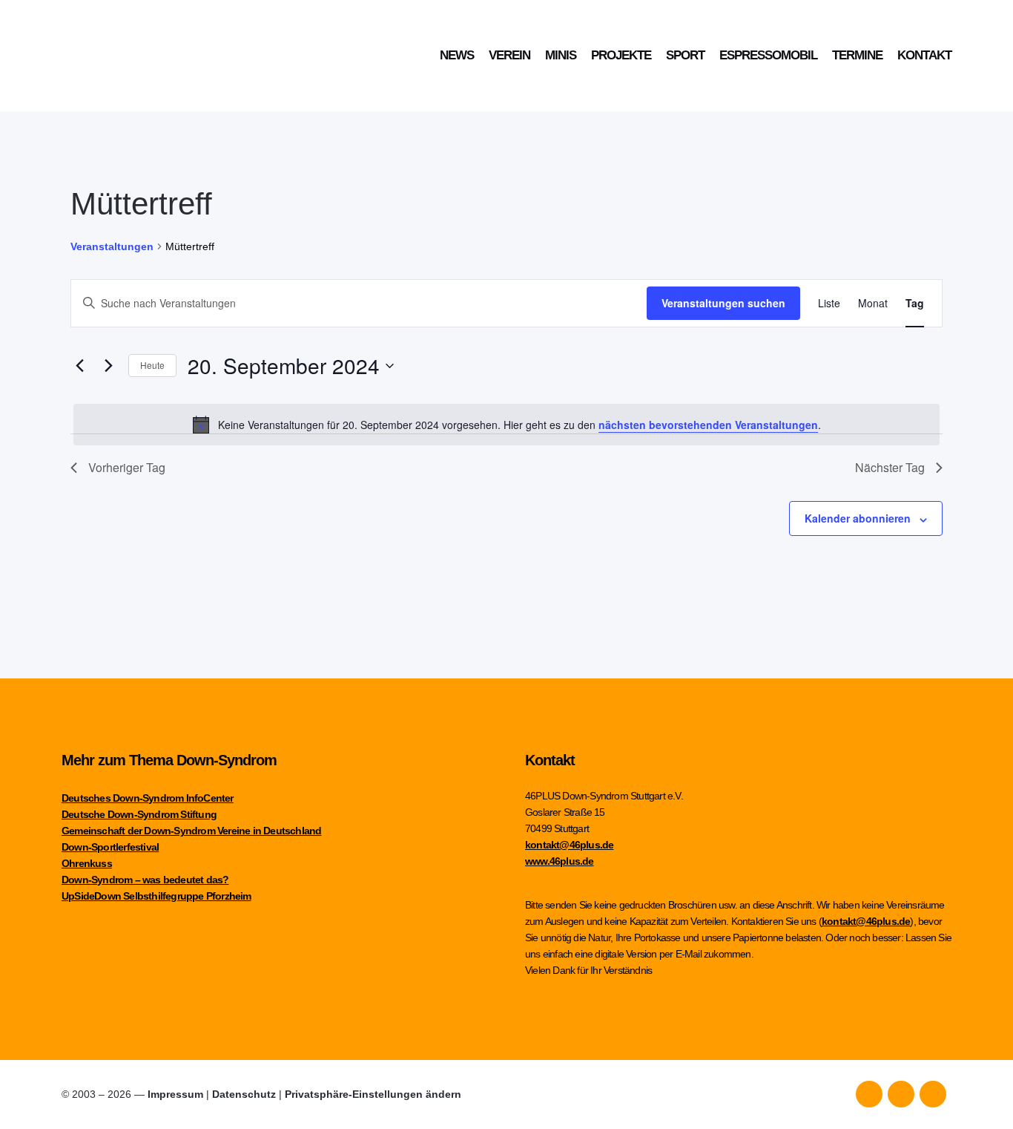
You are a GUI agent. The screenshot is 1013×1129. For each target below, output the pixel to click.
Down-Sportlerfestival (110, 847)
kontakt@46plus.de (569, 845)
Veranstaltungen (112, 246)
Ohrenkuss (87, 863)
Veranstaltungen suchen (723, 302)
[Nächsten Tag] (108, 366)
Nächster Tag (890, 467)
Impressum (175, 1094)
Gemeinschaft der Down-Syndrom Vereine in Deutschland (191, 831)
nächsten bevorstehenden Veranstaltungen (708, 424)
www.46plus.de (559, 861)
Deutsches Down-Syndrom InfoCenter (148, 798)
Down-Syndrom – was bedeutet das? (145, 880)
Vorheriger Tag (126, 467)
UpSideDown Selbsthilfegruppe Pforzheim (156, 896)
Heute (152, 365)
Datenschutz (244, 1094)
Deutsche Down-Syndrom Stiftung (139, 814)
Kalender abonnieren (858, 518)
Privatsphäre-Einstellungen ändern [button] (373, 1094)
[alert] (506, 424)
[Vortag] (79, 366)
